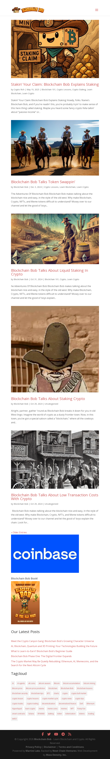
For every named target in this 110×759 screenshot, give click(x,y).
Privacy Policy (33, 747)
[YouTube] (56, 734)
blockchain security (20, 693)
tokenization (70, 713)
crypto (65, 693)
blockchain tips (37, 693)
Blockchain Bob (21, 187)
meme (41, 708)
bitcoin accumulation (71, 683)
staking (51, 713)
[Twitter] (49, 734)
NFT (72, 708)
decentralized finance (67, 703)
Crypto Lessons (64, 89)
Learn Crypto (28, 93)
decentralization (48, 703)
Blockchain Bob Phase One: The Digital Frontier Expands (41, 656)
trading (91, 713)
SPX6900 (41, 713)
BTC (48, 693)
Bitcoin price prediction (35, 688)
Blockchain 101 (49, 89)
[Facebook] (43, 734)
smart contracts (18, 713)
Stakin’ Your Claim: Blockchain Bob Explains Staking (55, 84)
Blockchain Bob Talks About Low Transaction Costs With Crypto (54, 496)
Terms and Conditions (71, 747)
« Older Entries (19, 532)
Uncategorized (51, 403)
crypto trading (32, 703)
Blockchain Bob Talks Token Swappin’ (43, 181)
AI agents (21, 683)
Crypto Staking (79, 89)
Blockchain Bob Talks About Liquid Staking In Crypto (49, 272)
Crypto (63, 279)
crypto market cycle (50, 698)
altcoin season (44, 683)
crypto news (67, 698)
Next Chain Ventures (64, 750)
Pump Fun (81, 708)
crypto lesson (17, 698)
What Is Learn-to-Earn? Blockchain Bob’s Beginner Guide (41, 651)
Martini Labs (33, 750)
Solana (31, 713)
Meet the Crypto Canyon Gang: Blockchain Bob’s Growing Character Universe (52, 641)
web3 (14, 718)
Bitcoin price (17, 688)
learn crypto (30, 708)
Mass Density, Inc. (56, 754)
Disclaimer (50, 747)
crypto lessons (33, 698)
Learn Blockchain (67, 187)
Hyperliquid (17, 708)
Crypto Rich (19, 89)
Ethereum (90, 703)
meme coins (52, 708)
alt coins (31, 683)
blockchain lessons (84, 688)
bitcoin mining (89, 683)
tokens (82, 713)
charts (56, 693)
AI (13, 683)
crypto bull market (78, 693)
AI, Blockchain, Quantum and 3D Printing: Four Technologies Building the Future (54, 646)
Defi (81, 703)
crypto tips (79, 698)
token (59, 713)
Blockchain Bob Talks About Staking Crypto (48, 398)
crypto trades (17, 703)
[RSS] (69, 734)
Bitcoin (57, 683)
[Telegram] (63, 734)
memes (64, 708)
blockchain (53, 688)
